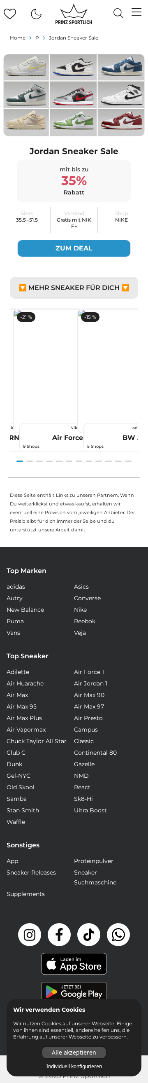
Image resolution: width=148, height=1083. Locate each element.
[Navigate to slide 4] (49, 461)
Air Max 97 (89, 706)
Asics (81, 586)
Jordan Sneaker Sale (73, 38)
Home (17, 38)
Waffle (16, 822)
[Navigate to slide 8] (89, 461)
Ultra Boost (90, 810)
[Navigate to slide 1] (20, 461)
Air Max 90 (89, 695)
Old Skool (21, 787)
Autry (15, 598)
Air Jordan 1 (90, 683)
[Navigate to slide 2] (30, 461)
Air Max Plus (24, 718)
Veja (80, 632)
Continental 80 (95, 752)
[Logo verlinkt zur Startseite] (73, 14)
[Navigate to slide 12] (128, 461)
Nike (80, 609)
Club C (16, 752)
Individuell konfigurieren (74, 1066)
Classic (84, 741)
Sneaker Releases (31, 872)
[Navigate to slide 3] (39, 461)
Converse (87, 598)
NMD (81, 775)
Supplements (26, 894)
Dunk (14, 764)
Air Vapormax (26, 729)
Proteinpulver (93, 861)
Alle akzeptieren (74, 1052)
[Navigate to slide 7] (79, 461)
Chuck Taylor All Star (37, 741)
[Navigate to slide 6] (69, 461)
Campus (86, 729)
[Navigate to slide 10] (108, 461)
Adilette (18, 672)
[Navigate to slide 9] (99, 461)
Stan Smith (23, 810)
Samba (17, 798)
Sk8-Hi (83, 798)
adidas (16, 586)
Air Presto (88, 718)
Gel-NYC (18, 775)
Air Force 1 (89, 672)
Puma (15, 621)
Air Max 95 (22, 706)
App (12, 861)
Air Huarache (25, 683)
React (82, 787)
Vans (13, 632)
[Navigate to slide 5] (59, 461)
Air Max (17, 695)
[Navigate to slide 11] (118, 461)
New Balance (25, 609)
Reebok (84, 621)
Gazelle (84, 764)
